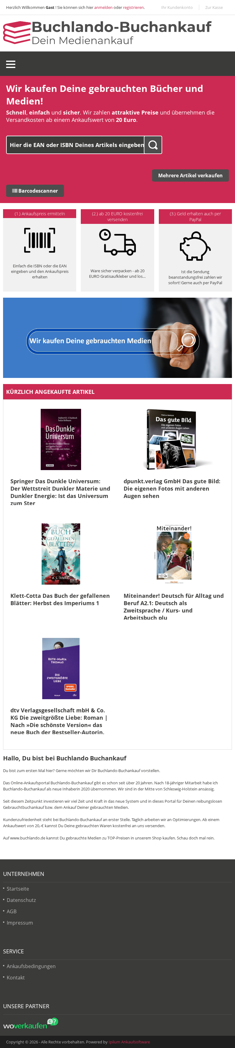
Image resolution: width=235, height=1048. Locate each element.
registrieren (133, 7)
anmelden (103, 7)
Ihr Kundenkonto (177, 7)
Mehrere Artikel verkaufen (190, 175)
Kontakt (16, 977)
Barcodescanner (37, 190)
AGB (12, 911)
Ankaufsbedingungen (31, 966)
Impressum (20, 922)
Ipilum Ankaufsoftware (129, 1042)
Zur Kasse (214, 7)
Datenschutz (21, 900)
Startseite (18, 888)
